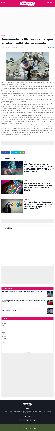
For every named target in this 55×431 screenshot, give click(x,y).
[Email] (53, 47)
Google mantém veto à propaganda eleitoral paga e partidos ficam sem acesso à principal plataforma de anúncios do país (38, 205)
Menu (4, 2)
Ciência (3, 321)
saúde (3, 342)
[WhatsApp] (20, 152)
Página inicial (4, 35)
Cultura (3, 325)
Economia (4, 332)
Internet (11, 35)
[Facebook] (48, 47)
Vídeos (3, 347)
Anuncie (30, 428)
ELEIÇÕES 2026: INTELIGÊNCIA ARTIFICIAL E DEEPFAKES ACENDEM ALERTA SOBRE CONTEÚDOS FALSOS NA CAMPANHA (39, 167)
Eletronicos (4, 334)
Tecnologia (4, 345)
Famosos (4, 336)
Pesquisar (49, 2)
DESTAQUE (4, 328)
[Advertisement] (27, 19)
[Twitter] (50, 47)
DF (2, 330)
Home (19, 428)
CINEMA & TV (5, 323)
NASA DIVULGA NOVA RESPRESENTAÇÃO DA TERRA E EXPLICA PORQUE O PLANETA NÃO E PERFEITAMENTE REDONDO (24, 309)
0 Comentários (21, 48)
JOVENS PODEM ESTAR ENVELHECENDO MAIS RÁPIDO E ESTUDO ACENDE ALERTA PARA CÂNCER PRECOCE (23, 301)
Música (3, 340)
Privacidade (24, 428)
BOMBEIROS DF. (22, 426)
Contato (35, 428)
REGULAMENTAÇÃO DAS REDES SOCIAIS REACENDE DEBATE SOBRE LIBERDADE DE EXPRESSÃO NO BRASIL (38, 186)
